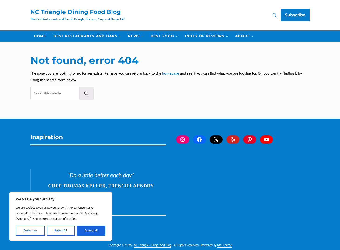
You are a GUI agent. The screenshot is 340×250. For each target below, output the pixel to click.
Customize (30, 230)
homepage (170, 74)
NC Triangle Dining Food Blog (75, 11)
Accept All (91, 230)
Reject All (60, 230)
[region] (60, 216)
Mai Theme (224, 245)
